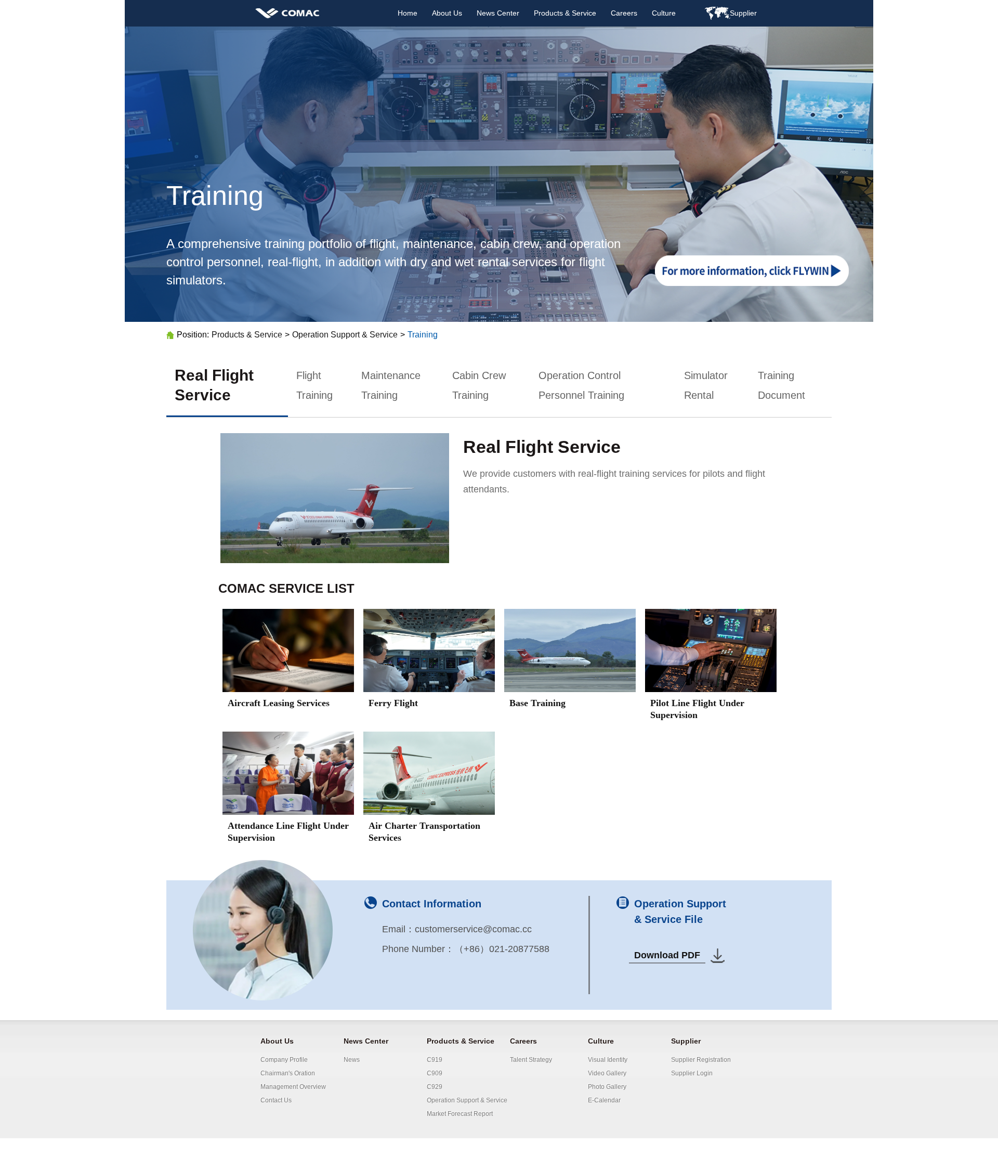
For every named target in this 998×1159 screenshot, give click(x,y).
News (352, 1059)
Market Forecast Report (460, 1113)
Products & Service (565, 13)
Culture (664, 13)
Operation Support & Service (345, 334)
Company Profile (284, 1059)
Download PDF (667, 955)
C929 (434, 1086)
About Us (447, 13)
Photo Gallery (607, 1086)
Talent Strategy (531, 1059)
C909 (434, 1073)
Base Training (537, 703)
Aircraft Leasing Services (279, 703)
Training (423, 334)
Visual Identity (607, 1059)
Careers (624, 13)
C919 (434, 1059)
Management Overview (293, 1086)
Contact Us (276, 1100)
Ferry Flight (393, 703)
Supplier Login (692, 1073)
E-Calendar (604, 1100)
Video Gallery (607, 1073)
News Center (498, 13)
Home (407, 13)
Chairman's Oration (287, 1073)
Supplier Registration (701, 1059)
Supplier (686, 1041)
